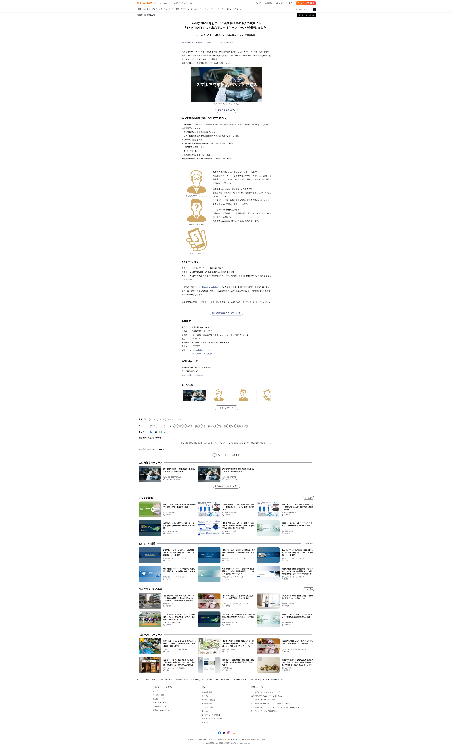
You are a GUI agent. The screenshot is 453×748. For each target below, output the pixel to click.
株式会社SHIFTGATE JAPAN (192, 43)
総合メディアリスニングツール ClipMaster (267, 696)
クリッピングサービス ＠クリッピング (265, 692)
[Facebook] (151, 432)
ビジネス (206, 9)
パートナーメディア (160, 703)
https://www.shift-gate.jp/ (212, 287)
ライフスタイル (186, 9)
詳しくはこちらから (226, 110)
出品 (197, 426)
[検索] (314, 9)
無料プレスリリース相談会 (212, 719)
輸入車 (232, 426)
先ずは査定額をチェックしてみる (226, 313)
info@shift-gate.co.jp (194, 375)
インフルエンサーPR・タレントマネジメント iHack (270, 703)
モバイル (221, 9)
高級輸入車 (242, 426)
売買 (219, 426)
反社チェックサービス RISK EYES (264, 711)
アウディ (153, 426)
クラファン (237, 9)
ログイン (205, 696)
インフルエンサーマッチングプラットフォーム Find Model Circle (275, 707)
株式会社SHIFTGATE (184, 680)
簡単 (225, 426)
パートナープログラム (206, 739)
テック (213, 9)
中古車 (180, 426)
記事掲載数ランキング (161, 706)
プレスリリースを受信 (284, 3)
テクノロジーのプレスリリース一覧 (159, 680)
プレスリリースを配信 (263, 3)
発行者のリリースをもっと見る (226, 486)
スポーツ (197, 9)
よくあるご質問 (208, 707)
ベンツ (162, 426)
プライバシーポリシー (235, 739)
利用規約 (220, 739)
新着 (140, 9)
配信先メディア (158, 699)
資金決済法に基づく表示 (256, 739)
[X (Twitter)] (156, 432)
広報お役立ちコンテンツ (162, 710)
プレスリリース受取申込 (211, 715)
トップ (139, 680)
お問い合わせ (207, 703)
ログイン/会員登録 (307, 3)
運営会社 (191, 739)
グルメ (154, 9)
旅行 (160, 9)
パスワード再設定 (208, 700)
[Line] (160, 432)
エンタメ (146, 9)
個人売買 (189, 426)
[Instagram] (228, 732)
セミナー (205, 722)
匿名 (203, 426)
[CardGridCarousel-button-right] (270, 396)
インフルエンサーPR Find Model (263, 700)
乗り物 (228, 9)
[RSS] (233, 732)
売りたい (211, 426)
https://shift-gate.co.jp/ (201, 350)
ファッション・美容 (171, 9)
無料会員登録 (207, 692)
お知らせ (205, 711)
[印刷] (165, 432)
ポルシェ (171, 426)
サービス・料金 (158, 695)
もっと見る (308, 498)
